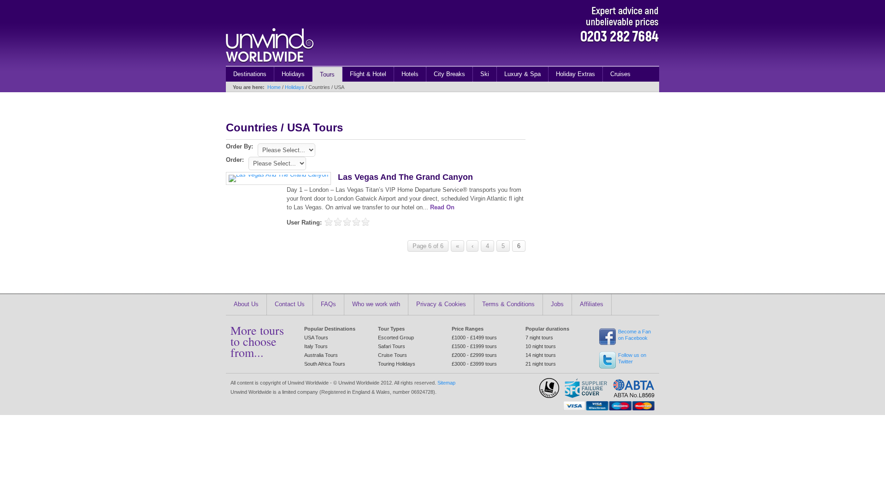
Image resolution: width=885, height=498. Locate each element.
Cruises (620, 74)
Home (274, 87)
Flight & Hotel (368, 74)
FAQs (328, 304)
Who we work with (376, 304)
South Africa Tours (324, 364)
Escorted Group (396, 337)
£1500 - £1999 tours (474, 346)
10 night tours (540, 346)
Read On (442, 207)
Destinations (249, 74)
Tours (327, 74)
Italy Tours (316, 346)
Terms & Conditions (508, 304)
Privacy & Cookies (441, 304)
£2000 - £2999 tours (474, 355)
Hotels (410, 74)
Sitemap (446, 382)
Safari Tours (391, 346)
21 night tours (540, 364)
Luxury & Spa (522, 74)
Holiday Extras (575, 74)
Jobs (557, 304)
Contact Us (290, 304)
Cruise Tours (392, 355)
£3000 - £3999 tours (474, 364)
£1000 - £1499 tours (474, 337)
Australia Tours (321, 355)
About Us (246, 304)
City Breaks (449, 74)
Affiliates (591, 304)
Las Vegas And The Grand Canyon (405, 177)
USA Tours (316, 337)
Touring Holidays (396, 364)
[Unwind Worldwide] (269, 63)
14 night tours (540, 355)
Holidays (293, 74)
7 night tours (539, 337)
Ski (484, 74)
